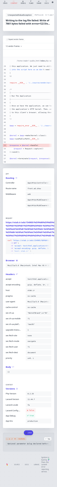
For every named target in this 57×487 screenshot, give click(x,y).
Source (17, 465)
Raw (49, 439)
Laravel (36, 465)
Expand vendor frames (16, 39)
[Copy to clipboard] (48, 182)
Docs (27, 465)
